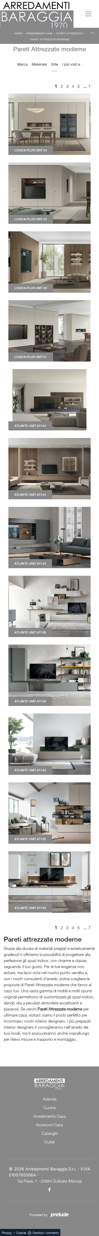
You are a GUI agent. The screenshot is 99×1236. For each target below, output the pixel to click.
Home (18, 33)
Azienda (49, 1099)
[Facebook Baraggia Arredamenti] (49, 1190)
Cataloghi (49, 1133)
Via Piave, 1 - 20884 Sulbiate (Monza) (50, 1181)
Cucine (49, 1107)
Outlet (49, 1142)
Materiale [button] (39, 64)
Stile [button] (54, 64)
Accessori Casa (49, 1124)
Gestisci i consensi (45, 1233)
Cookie (21, 1233)
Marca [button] (22, 64)
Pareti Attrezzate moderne (49, 39)
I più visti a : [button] (72, 64)
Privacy (7, 1233)
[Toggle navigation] (88, 14)
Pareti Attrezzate (69, 33)
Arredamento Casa (39, 33)
